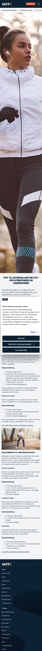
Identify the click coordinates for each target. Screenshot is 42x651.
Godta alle (21, 338)
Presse (4, 584)
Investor (4, 592)
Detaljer (33, 332)
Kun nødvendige (21, 350)
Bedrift (4, 577)
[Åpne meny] (38, 4)
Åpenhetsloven (6, 599)
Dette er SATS (6, 573)
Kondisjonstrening (26, 10)
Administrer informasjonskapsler (20, 344)
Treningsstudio (6, 634)
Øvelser (4, 630)
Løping (4, 649)
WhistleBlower (6, 596)
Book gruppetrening (8, 612)
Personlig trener (7, 619)
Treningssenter (6, 603)
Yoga (3, 642)
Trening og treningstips (9, 10)
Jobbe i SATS (6, 581)
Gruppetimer (6, 615)
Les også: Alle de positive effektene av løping (17, 425)
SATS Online (5, 638)
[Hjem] (7, 3)
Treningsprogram (7, 645)
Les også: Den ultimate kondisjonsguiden (15, 552)
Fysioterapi (5, 623)
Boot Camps (5, 627)
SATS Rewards (6, 588)
